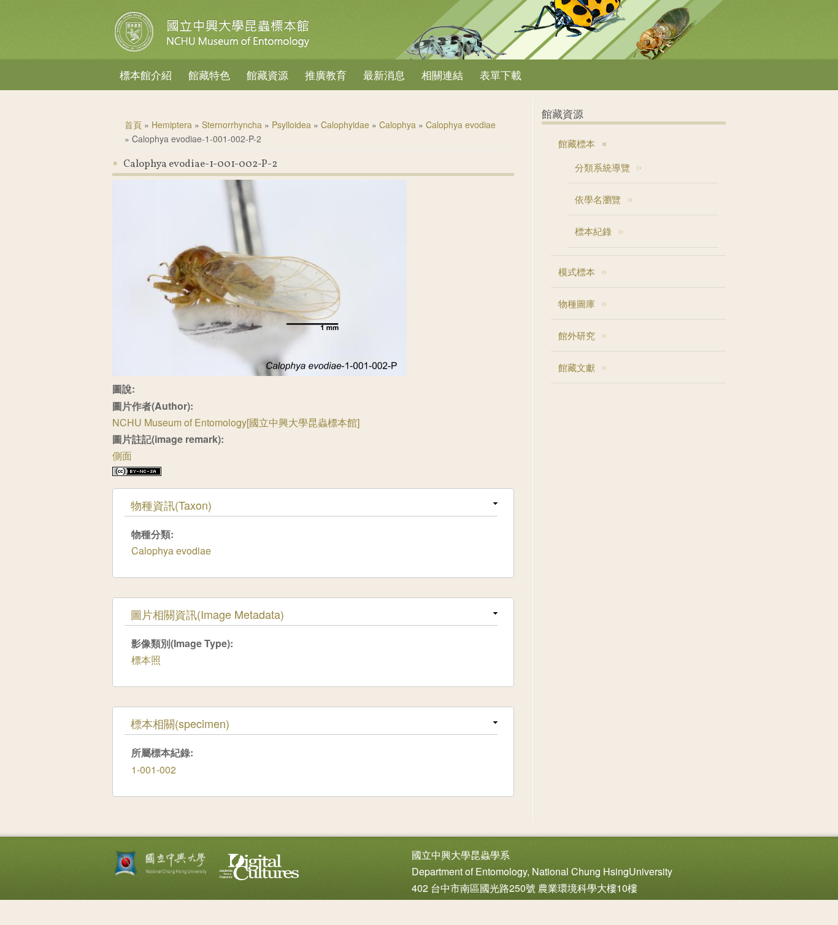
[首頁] (213, 51)
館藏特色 (209, 74)
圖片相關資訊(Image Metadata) (207, 614)
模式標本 (576, 271)
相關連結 (442, 74)
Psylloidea (291, 124)
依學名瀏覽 (598, 199)
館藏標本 (576, 143)
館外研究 (576, 335)
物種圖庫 (576, 303)
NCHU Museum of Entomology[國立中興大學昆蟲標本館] (235, 422)
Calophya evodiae (461, 124)
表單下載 (500, 74)
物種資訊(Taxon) (171, 505)
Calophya (397, 124)
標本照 (146, 660)
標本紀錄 (593, 231)
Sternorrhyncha (232, 124)
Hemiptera (172, 124)
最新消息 (384, 74)
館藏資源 (267, 74)
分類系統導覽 (602, 167)
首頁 (133, 124)
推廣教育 (326, 74)
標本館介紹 (146, 74)
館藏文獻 (576, 367)
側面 (122, 455)
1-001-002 (153, 769)
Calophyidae (345, 124)
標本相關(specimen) (180, 723)
